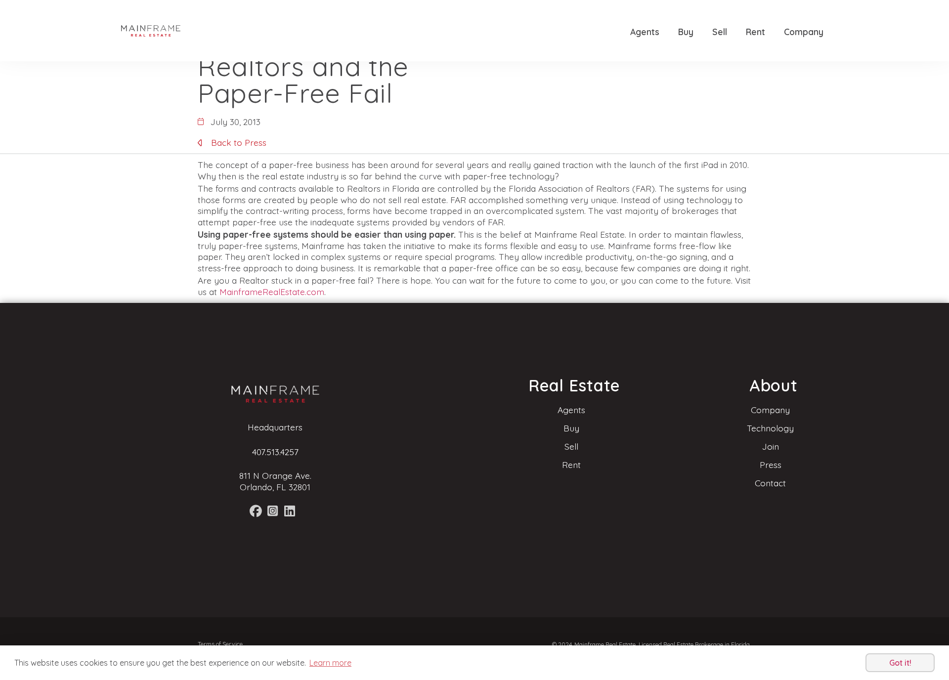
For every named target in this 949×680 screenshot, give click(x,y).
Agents (644, 31)
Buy (685, 31)
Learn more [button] (330, 663)
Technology (770, 428)
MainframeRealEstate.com (271, 291)
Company (803, 31)
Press (770, 464)
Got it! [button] (900, 663)
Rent (755, 31)
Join (770, 446)
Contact (770, 482)
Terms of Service (220, 644)
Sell (719, 31)
